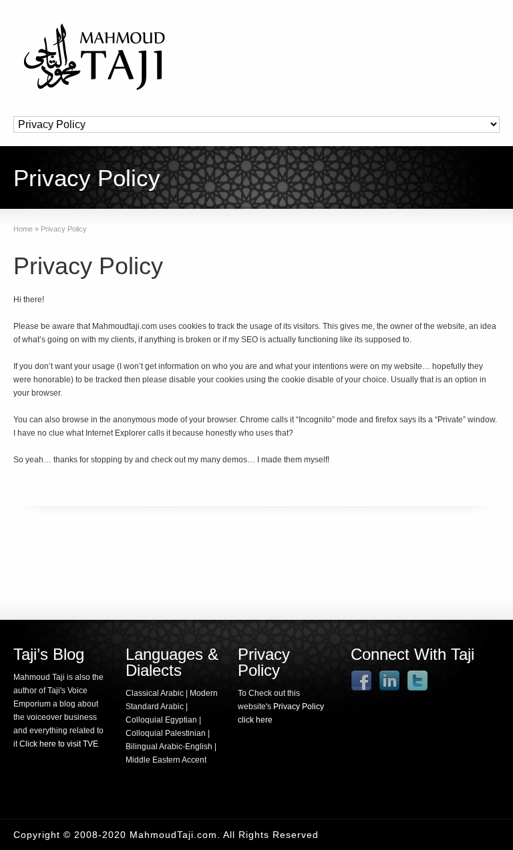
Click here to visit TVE (58, 744)
